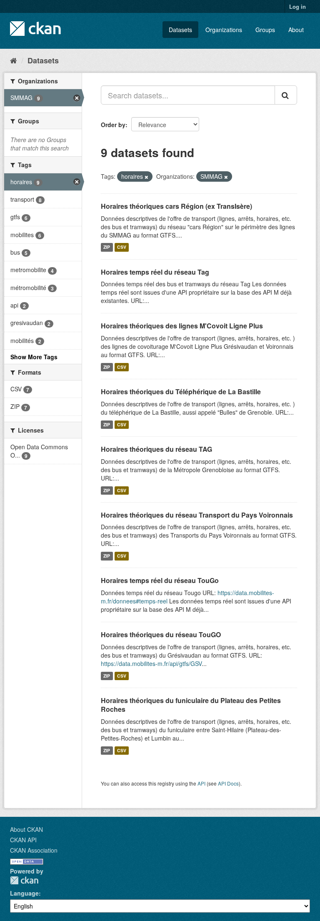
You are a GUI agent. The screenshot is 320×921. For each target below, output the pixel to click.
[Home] (13, 60)
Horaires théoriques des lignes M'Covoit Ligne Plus (182, 325)
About (296, 29)
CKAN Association (34, 850)
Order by (113, 124)
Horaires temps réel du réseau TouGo (160, 580)
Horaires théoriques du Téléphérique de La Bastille (181, 391)
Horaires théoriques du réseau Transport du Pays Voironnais (197, 515)
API (201, 783)
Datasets (180, 29)
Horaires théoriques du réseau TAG (156, 449)
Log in (297, 6)
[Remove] (146, 176)
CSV (121, 247)
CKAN (24, 880)
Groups (265, 29)
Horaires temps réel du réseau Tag (155, 272)
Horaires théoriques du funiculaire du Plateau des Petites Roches (191, 705)
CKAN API (23, 840)
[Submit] (286, 95)
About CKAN (26, 829)
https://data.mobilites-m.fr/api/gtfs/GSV (151, 663)
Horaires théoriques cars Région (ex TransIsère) (176, 206)
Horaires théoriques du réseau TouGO (161, 634)
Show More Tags (34, 357)
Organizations (223, 29)
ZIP (106, 247)
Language (24, 893)
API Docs (228, 783)
